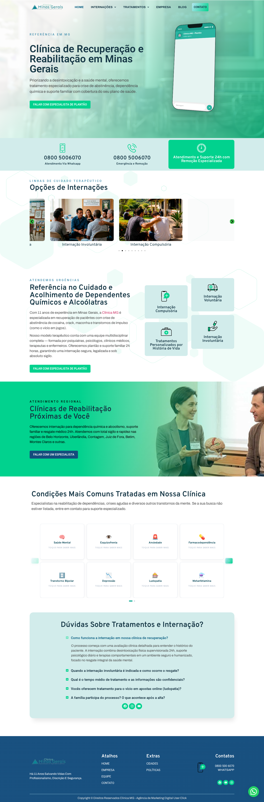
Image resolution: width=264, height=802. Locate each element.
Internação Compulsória (132, 244)
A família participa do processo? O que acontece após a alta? (118, 698)
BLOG (182, 7)
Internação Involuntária (63, 244)
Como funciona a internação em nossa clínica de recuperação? (119, 638)
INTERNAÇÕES (102, 7)
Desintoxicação (201, 244)
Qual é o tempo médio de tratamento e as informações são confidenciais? (128, 680)
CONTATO (200, 7)
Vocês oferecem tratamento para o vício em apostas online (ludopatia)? (126, 689)
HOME (79, 7)
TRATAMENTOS (134, 7)
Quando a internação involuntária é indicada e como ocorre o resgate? (125, 671)
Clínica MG (110, 312)
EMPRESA (163, 7)
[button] (103, 7)
